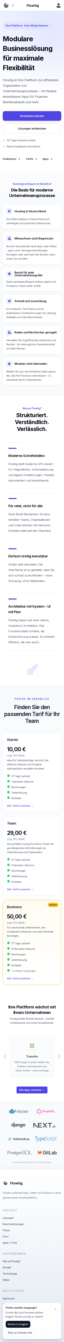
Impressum (9, 1298)
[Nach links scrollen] (5, 1056)
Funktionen (9, 158)
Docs (6, 1236)
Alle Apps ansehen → (32, 1089)
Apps (46, 158)
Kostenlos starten (32, 116)
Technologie (10, 1273)
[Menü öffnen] (58, 5)
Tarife (29, 158)
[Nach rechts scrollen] (58, 1056)
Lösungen (8, 1217)
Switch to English (18, 1324)
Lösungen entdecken (32, 128)
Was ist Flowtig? (11, 1261)
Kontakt (7, 1267)
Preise (6, 1230)
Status (6, 1279)
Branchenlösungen (13, 1224)
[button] (32, 772)
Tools (14, 1242)
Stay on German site (20, 1332)
